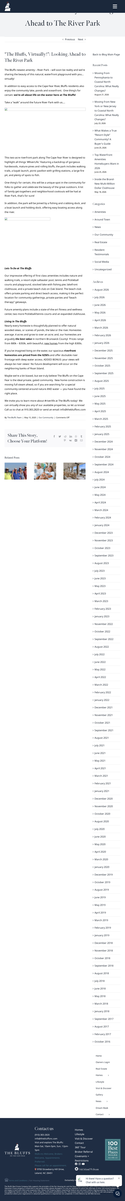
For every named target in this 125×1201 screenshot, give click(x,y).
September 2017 (104, 1019)
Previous (70, 39)
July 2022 (100, 654)
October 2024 (102, 456)
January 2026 (102, 343)
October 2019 (102, 882)
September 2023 (104, 555)
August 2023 (102, 563)
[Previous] (7, 471)
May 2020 (100, 844)
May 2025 (100, 403)
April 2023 (100, 593)
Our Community (46, 417)
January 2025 (102, 434)
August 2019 (102, 889)
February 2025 (103, 426)
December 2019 (104, 874)
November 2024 (104, 449)
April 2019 (100, 912)
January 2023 (102, 616)
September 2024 (104, 464)
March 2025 (101, 419)
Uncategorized (103, 269)
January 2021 (102, 791)
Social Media (102, 261)
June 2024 (100, 487)
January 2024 (102, 525)
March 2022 (101, 684)
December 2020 (104, 798)
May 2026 (100, 312)
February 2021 (103, 783)
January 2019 (102, 935)
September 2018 (104, 965)
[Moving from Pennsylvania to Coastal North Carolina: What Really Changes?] (16, 471)
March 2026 (101, 327)
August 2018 (102, 973)
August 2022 (102, 646)
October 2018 (102, 958)
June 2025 (100, 396)
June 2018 (100, 988)
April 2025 (100, 411)
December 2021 (104, 707)
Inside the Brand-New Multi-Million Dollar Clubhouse (105, 184)
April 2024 (100, 502)
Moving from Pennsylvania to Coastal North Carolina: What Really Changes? (107, 81)
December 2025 (104, 350)
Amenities (100, 212)
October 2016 (102, 1041)
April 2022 (100, 677)
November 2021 (104, 715)
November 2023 (104, 540)
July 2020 (100, 829)
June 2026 (100, 305)
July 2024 (100, 479)
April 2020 (100, 851)
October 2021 (102, 722)
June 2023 (100, 578)
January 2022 (102, 700)
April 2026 (100, 320)
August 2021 (102, 737)
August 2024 (102, 472)
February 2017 (103, 1034)
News (98, 227)
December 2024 (104, 441)
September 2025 (104, 373)
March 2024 (101, 510)
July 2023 (100, 570)
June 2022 (100, 662)
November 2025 (104, 358)
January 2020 (102, 867)
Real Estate (101, 242)
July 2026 (100, 297)
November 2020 (104, 806)
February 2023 (103, 608)
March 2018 (101, 1003)
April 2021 (100, 768)
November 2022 (104, 624)
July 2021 (100, 745)
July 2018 (100, 981)
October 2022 (102, 631)
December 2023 (104, 532)
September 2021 (104, 730)
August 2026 (102, 289)
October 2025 (102, 365)
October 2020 (102, 813)
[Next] (83, 471)
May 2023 (100, 586)
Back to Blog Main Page (106, 54)
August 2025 (102, 381)
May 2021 (100, 760)
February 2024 (103, 517)
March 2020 (101, 859)
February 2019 (103, 927)
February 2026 (103, 335)
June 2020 (100, 836)
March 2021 (101, 775)
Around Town (102, 219)
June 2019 (100, 897)
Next (80, 39)
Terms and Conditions (17, 1180)
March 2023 (101, 601)
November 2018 (104, 950)
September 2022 (104, 639)
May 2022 (100, 669)
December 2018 (104, 943)
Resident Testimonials (102, 252)
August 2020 (102, 821)
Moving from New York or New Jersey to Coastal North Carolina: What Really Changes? (107, 110)
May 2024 (100, 494)
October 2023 (102, 548)
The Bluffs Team (14, 417)
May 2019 (100, 905)
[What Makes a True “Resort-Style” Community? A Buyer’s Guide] (74, 471)
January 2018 (102, 1011)
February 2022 (103, 692)
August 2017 (102, 1026)
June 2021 (100, 753)
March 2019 (101, 920)
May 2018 (100, 996)
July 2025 (100, 388)
